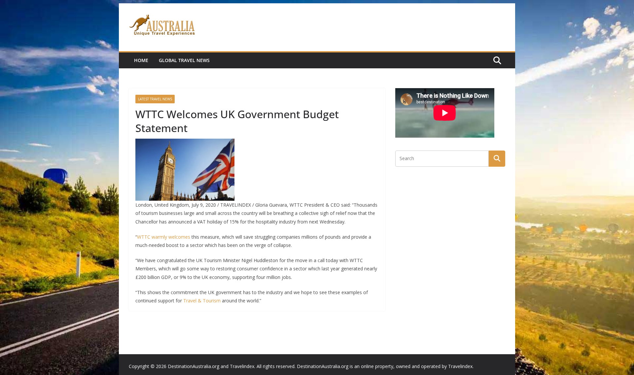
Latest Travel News (155, 99)
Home (141, 60)
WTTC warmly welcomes (163, 237)
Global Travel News (184, 60)
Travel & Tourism (202, 300)
